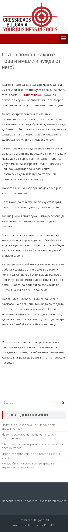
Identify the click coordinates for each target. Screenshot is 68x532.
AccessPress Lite (45, 525)
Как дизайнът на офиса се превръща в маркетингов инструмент (28, 465)
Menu (63, 38)
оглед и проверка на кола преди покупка (40, 501)
